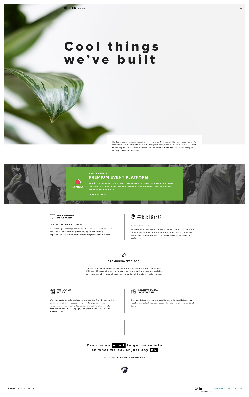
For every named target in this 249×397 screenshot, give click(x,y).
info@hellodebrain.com (130, 357)
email (119, 345)
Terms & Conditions (234, 388)
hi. (154, 350)
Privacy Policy (219, 388)
